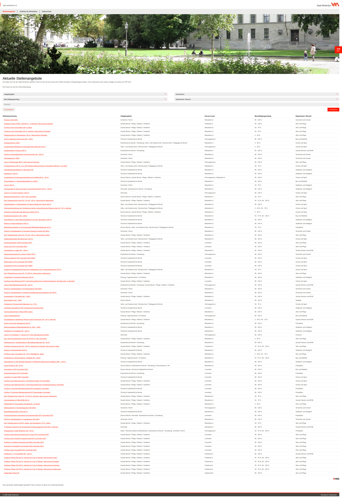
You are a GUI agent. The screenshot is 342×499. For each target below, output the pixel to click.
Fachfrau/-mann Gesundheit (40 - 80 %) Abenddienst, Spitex (24, 354)
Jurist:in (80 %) (9, 185)
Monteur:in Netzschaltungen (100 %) (16, 223)
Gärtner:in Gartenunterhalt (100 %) (15, 350)
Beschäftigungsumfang (263, 116)
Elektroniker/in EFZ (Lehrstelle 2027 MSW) (18, 262)
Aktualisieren (334, 109)
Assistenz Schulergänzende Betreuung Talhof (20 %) (21, 212)
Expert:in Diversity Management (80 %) (17, 323)
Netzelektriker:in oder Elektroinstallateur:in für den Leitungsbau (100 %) (28, 220)
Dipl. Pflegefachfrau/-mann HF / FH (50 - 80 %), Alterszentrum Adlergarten (29, 200)
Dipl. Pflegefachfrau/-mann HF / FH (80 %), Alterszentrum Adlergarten (27, 273)
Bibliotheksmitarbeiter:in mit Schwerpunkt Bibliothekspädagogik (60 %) (27, 227)
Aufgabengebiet (126, 116)
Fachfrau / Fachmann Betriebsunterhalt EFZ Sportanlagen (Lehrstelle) (27, 392)
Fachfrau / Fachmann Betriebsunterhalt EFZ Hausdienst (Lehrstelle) (26, 388)
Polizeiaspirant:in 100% (12, 158)
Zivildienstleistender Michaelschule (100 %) (18, 239)
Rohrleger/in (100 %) (11, 173)
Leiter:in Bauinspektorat (12, 316)
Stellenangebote (9, 11)
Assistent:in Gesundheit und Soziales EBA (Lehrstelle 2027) (24, 446)
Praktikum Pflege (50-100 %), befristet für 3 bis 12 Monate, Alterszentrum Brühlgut (31, 461)
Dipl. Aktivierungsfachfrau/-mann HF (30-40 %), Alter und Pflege (25, 339)
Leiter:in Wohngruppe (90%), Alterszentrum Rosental (21, 162)
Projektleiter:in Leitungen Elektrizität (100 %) (19, 277)
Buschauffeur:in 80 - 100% (13, 300)
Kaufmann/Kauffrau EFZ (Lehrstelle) (16, 373)
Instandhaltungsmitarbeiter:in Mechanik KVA (18, 170)
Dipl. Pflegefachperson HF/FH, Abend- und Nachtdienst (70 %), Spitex (27, 423)
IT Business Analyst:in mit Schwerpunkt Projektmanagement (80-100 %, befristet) (31, 427)
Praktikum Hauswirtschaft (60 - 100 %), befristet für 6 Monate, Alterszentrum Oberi (31, 346)
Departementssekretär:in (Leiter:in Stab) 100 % (19, 254)
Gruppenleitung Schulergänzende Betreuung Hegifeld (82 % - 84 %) (26, 177)
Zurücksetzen (9, 109)
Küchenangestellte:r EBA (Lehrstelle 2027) (18, 243)
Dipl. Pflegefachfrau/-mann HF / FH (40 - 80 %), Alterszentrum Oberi (27, 235)
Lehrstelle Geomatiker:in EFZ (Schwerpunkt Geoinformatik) (23, 308)
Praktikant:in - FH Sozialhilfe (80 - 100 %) (18, 454)
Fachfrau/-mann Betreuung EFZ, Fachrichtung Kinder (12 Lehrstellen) (27, 381)
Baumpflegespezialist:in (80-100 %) (16, 412)
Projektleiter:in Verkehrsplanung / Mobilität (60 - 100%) (22, 358)
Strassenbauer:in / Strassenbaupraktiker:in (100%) (21, 181)
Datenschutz (46, 11)
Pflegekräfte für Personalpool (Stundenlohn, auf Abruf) (22, 404)
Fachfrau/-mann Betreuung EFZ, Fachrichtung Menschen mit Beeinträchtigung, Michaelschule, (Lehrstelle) (39, 281)
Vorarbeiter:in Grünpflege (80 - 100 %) (16, 331)
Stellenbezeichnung (10, 116)
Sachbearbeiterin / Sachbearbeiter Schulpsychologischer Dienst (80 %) (27, 204)
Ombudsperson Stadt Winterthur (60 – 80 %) (19, 431)
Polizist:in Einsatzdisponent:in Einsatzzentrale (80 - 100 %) (23, 154)
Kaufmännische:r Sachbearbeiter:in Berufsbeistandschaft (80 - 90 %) (27, 342)
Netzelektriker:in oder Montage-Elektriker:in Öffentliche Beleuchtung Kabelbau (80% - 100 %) (35, 362)
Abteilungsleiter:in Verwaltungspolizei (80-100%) (20, 408)
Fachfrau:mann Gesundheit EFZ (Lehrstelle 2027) (20, 450)
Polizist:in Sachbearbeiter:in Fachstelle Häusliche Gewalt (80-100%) (26, 231)
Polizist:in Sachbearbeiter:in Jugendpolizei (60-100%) (22, 419)
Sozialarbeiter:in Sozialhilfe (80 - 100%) (17, 296)
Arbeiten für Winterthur (28, 11)
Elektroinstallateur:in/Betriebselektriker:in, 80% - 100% (22, 327)
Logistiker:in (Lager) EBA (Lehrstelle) (16, 377)
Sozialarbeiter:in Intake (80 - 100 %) (16, 250)
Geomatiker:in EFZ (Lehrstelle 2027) (16, 369)
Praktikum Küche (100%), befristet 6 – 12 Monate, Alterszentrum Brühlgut (28, 124)
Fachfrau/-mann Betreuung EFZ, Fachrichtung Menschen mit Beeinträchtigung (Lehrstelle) (34, 385)
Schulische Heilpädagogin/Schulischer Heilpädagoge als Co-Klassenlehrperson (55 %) (32, 269)
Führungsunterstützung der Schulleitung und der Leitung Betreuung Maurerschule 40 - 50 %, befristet (37, 208)
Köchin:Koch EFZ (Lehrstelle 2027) (15, 246)
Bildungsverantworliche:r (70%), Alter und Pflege (20, 197)
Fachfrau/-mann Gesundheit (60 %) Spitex (18, 127)
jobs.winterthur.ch (10, 5)
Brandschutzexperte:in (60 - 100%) (15, 216)
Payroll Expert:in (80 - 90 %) (13, 365)
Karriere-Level (210, 116)
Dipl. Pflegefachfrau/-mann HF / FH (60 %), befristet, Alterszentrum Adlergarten (30, 396)
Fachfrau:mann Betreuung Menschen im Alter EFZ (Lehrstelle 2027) (26, 434)
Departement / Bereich (303, 116)
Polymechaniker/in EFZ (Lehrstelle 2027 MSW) (19, 258)
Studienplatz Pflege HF (11, 473)
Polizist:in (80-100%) (11, 120)
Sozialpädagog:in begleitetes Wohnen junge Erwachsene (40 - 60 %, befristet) (30, 319)
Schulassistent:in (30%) (12, 143)
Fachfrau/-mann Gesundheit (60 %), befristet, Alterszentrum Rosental (27, 131)
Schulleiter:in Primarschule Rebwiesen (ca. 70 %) (20, 304)
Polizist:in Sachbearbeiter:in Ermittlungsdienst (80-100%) (23, 289)
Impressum (333, 495)
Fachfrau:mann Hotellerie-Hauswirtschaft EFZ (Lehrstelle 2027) (25, 438)
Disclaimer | (325, 495)
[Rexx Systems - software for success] (336, 478)
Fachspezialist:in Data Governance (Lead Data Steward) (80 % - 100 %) (28, 189)
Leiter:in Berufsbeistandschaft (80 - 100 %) (18, 285)
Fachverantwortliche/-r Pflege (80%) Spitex (18, 312)
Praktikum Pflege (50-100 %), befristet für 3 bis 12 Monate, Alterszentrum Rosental (31, 465)
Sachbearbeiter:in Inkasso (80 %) (15, 150)
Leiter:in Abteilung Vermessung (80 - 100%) (18, 139)
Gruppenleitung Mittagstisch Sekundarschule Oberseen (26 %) (25, 147)
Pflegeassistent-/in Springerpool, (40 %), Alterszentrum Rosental (25, 135)
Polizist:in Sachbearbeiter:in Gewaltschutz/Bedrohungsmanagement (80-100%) (30, 293)
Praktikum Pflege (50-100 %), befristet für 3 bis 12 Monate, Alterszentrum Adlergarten (32, 469)
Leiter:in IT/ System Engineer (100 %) (16, 193)
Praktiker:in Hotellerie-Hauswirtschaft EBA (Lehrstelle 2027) (24, 442)
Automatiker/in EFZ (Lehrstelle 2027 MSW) (18, 266)
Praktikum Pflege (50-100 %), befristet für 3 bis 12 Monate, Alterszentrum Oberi (30, 458)
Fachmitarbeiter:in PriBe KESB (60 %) (16, 400)
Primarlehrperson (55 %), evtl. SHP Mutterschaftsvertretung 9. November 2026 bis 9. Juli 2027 (35, 166)
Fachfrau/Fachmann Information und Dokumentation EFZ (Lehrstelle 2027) (28, 415)
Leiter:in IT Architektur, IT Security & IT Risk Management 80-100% (26, 335)
